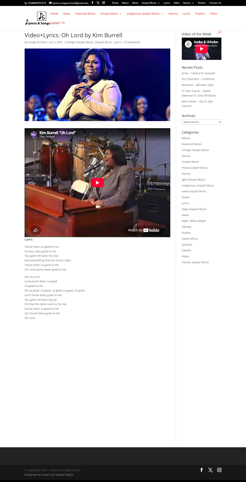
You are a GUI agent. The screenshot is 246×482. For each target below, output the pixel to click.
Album (186, 138)
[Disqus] (97, 373)
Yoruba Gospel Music (195, 262)
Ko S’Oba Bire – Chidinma (198, 79)
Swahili (186, 250)
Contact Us (215, 3)
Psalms (202, 3)
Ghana (186, 156)
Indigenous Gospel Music (143, 13)
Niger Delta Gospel (194, 221)
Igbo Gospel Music (193, 179)
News (135, 3)
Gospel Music (149, 3)
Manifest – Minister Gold (198, 85)
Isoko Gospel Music (194, 191)
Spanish (187, 244)
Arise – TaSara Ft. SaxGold (198, 73)
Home (115, 3)
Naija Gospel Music (194, 209)
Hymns (187, 3)
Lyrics (167, 3)
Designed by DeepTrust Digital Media (49, 474)
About (125, 3)
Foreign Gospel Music (80, 42)
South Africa (190, 238)
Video (177, 3)
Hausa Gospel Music (195, 167)
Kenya (186, 197)
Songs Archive (37, 42)
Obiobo (186, 227)
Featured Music (85, 13)
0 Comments (132, 42)
